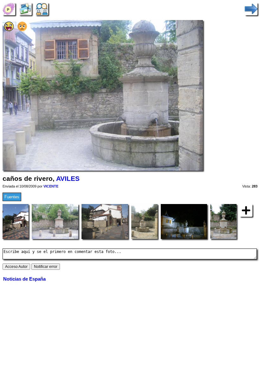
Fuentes (11, 196)
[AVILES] (9, 8)
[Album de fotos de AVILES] (25, 8)
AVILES (68, 178)
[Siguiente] (251, 8)
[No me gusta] (22, 29)
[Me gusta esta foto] (9, 29)
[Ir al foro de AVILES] (42, 8)
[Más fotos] (246, 210)
